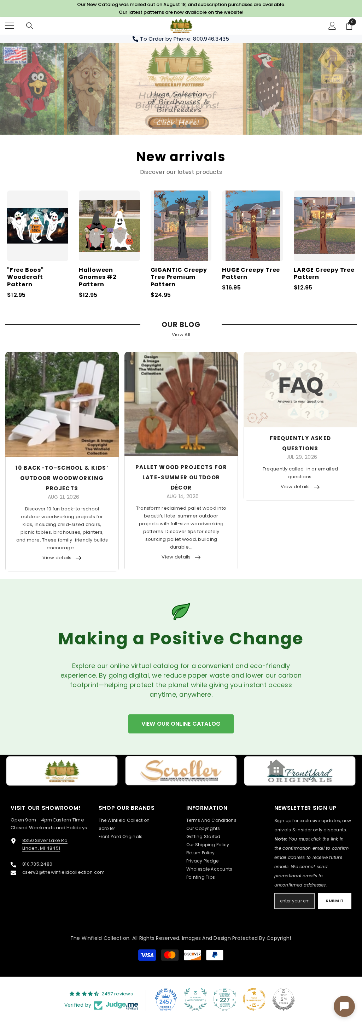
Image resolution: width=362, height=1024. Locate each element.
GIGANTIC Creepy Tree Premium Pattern (179, 277)
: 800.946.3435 (210, 38)
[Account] (332, 26)
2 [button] (181, 126)
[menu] (9, 26)
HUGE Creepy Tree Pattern (251, 273)
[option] (181, 89)
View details (56, 557)
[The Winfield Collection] (62, 770)
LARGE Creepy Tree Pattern (324, 273)
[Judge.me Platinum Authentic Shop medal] (195, 999)
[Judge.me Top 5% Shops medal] (283, 999)
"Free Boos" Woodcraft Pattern (25, 277)
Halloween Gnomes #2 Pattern (98, 277)
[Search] (29, 26)
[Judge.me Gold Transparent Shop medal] (254, 999)
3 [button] (188, 126)
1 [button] (174, 126)
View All (181, 334)
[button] (6, 89)
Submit (335, 900)
